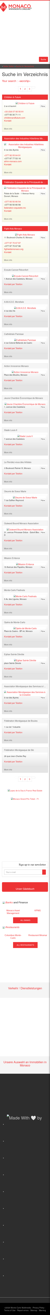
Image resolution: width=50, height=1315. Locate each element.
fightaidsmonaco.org (13, 249)
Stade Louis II (10, 430)
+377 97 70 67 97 (12, 242)
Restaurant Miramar (37, 935)
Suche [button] (43, 59)
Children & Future (12, 97)
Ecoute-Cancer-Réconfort (16, 270)
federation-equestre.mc (15, 207)
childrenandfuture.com (14, 117)
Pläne (43, 106)
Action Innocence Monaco (16, 366)
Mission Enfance (12, 558)
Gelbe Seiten (8, 66)
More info (8, 128)
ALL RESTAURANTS (25, 945)
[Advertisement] (25, 831)
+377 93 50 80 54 (12, 201)
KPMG (38, 910)
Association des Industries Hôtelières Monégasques (25, 138)
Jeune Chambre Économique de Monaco (23, 398)
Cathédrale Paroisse (14, 334)
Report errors (23, 1310)
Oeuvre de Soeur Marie (15, 491)
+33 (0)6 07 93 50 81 (14, 111)
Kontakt (7, 120)
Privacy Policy (38, 1307)
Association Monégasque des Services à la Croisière (25, 686)
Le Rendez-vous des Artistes (17, 462)
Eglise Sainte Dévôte (14, 654)
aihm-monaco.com (13, 161)
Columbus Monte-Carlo (13, 936)
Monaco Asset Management (13, 911)
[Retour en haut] (44, 1309)
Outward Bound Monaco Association (21, 523)
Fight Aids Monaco (13, 228)
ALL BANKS (25, 920)
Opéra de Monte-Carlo (14, 622)
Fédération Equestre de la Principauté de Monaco (25, 182)
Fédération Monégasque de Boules (20, 721)
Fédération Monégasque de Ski (19, 750)
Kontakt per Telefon (13, 284)
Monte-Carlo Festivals (14, 590)
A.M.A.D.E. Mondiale (14, 302)
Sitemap (33, 1310)
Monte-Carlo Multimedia (21, 1307)
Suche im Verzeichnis (25, 66)
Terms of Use (9, 1310)
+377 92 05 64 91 (12, 155)
